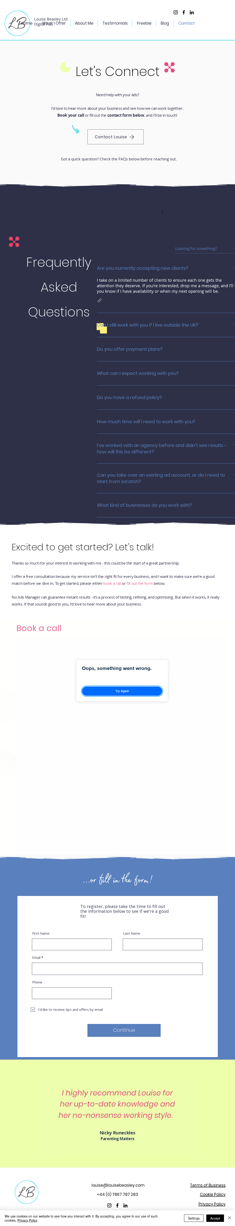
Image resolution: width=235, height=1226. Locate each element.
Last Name (131, 933)
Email (36, 957)
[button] (99, 300)
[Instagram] (176, 12)
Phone (37, 982)
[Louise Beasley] (192, 12)
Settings (194, 1218)
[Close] (229, 1218)
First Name (41, 933)
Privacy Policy (27, 1220)
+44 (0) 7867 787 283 (117, 1194)
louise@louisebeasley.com (118, 1185)
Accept (215, 1218)
